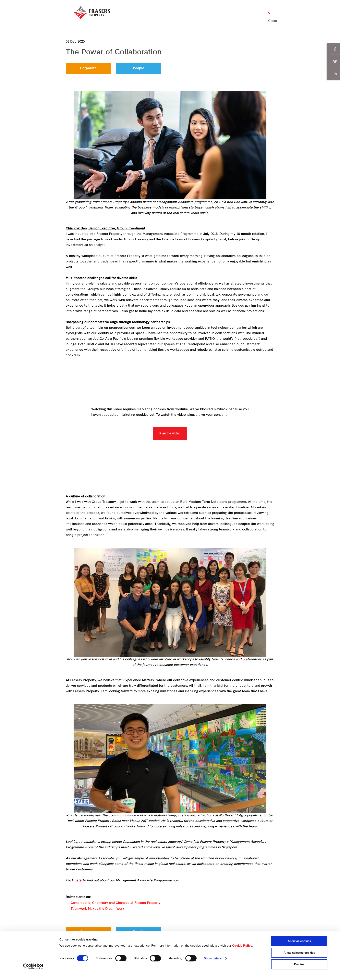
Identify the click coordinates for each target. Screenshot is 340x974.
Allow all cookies (299, 941)
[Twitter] (335, 61)
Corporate (88, 68)
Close (269, 21)
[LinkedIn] (335, 73)
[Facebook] (335, 49)
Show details (213, 958)
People (138, 68)
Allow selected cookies (299, 952)
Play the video (169, 433)
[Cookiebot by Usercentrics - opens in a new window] (33, 966)
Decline (299, 964)
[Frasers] (92, 12)
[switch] (121, 958)
